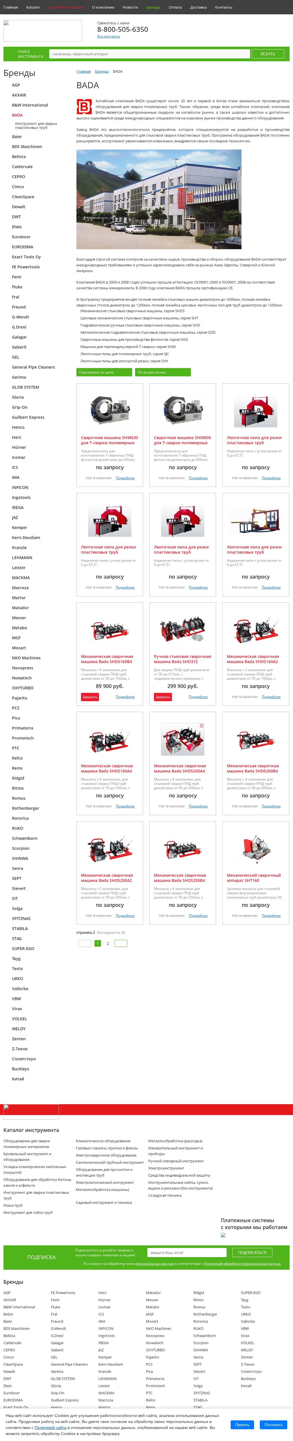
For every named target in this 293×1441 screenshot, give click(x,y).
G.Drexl (19, 327)
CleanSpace (23, 196)
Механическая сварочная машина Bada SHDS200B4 (253, 768)
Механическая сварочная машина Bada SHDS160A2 (253, 659)
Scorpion (20, 848)
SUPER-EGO (23, 948)
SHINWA (20, 858)
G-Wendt (20, 317)
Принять (242, 1425)
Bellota (19, 156)
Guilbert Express (28, 417)
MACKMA (21, 577)
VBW (16, 998)
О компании (103, 7)
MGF (16, 637)
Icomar (18, 457)
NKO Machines (26, 657)
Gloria (18, 397)
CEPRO (18, 176)
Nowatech (22, 678)
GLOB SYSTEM (25, 387)
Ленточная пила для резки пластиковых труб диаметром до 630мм (108, 552)
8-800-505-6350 (122, 29)
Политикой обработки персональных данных (242, 1263)
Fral (15, 297)
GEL (15, 357)
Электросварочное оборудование (106, 1155)
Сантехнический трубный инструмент (110, 1162)
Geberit (19, 347)
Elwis (17, 226)
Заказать (90, 697)
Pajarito (19, 698)
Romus (18, 798)
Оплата (175, 7)
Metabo (19, 627)
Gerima (19, 377)
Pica (16, 718)
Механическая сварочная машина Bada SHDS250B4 (180, 877)
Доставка (198, 7)
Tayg (16, 958)
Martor (19, 597)
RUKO (17, 828)
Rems (17, 768)
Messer (19, 617)
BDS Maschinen (27, 146)
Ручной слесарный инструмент (176, 1160)
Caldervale (22, 166)
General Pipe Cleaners (33, 367)
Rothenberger (25, 808)
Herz (16, 437)
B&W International (30, 105)
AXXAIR (19, 95)
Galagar (19, 337)
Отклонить (273, 1425)
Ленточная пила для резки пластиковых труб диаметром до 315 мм (254, 443)
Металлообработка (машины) (102, 1189)
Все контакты (108, 36)
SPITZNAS (21, 918)
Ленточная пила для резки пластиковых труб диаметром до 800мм (181, 552)
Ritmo (18, 788)
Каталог (33, 7)
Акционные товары (66, 7)
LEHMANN (22, 557)
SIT (15, 898)
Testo (17, 968)
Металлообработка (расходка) (175, 1140)
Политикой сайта (50, 1427)
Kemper (19, 527)
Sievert (19, 888)
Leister (18, 567)
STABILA (20, 928)
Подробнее (125, 477)
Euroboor (21, 236)
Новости (130, 7)
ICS (15, 467)
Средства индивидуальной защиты (179, 1175)
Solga (17, 908)
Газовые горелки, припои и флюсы (107, 1148)
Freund (19, 307)
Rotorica (20, 818)
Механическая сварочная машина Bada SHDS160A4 (107, 768)
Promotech (23, 738)
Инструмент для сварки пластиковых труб (36, 125)
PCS (15, 708)
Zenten (19, 1038)
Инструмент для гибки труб (28, 1212)
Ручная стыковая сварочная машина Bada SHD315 (182, 659)
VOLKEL (19, 1018)
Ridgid (18, 778)
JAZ (15, 517)
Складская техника (164, 1195)
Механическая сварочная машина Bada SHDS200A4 (180, 768)
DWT (16, 216)
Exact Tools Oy (26, 257)
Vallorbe (20, 988)
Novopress (22, 668)
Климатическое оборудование (103, 1140)
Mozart (19, 647)
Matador (20, 607)
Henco (18, 427)
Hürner (19, 447)
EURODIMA (22, 246)
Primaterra (22, 728)
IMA (15, 477)
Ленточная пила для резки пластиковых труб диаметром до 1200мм (254, 552)
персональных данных (154, 1263)
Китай (18, 1079)
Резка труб (13, 1205)
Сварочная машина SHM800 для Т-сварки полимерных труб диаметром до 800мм (182, 443)
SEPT (16, 878)
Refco (17, 758)
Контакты (223, 7)
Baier (17, 136)
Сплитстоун (24, 1058)
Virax (17, 1008)
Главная (10, 7)
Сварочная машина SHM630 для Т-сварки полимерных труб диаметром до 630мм (109, 443)
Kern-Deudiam (26, 537)
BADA (17, 115)
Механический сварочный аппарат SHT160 (254, 877)
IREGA (17, 507)
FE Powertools (26, 267)
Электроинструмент (166, 1168)
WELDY (18, 1028)
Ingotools (21, 497)
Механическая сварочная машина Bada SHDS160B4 (107, 659)
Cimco (18, 186)
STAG (17, 938)
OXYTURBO (22, 688)
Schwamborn (24, 838)
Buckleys (20, 1069)
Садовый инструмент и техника (104, 1202)
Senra (17, 868)
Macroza (20, 587)
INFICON (20, 487)
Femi (16, 277)
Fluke (17, 287)
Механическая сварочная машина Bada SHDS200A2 (107, 877)
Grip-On (19, 407)
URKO (17, 978)
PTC (15, 748)
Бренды (153, 7)
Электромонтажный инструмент (105, 1182)
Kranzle (19, 547)
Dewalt (18, 206)
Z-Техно (20, 1048)
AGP (16, 85)
